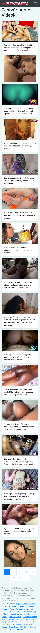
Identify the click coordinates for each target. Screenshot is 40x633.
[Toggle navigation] (35, 3)
